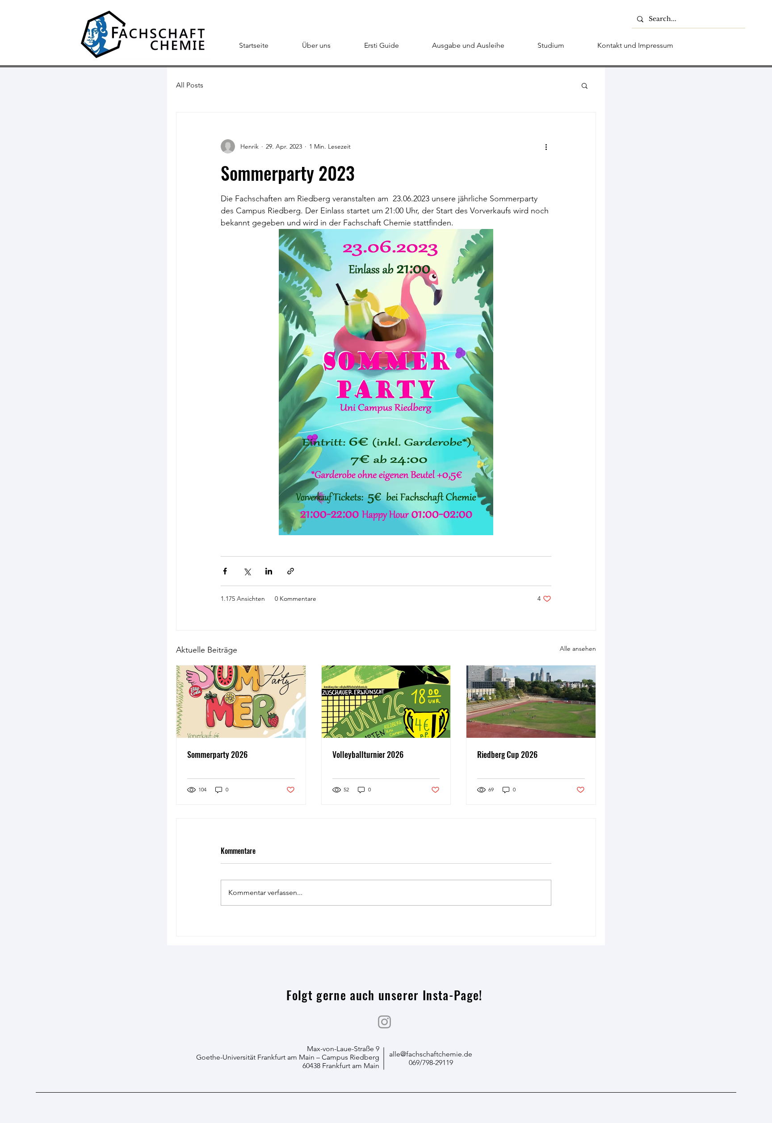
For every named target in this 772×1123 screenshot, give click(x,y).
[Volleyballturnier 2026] (386, 701)
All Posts (189, 85)
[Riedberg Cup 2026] (531, 701)
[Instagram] (384, 1022)
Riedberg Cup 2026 (507, 754)
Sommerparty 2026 (217, 754)
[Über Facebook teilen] (225, 571)
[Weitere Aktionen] (546, 146)
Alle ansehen (578, 649)
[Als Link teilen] (290, 571)
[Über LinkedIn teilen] (268, 571)
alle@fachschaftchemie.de (430, 1054)
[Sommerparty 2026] (241, 701)
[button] (584, 85)
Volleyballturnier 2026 (367, 754)
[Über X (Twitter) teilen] (247, 571)
